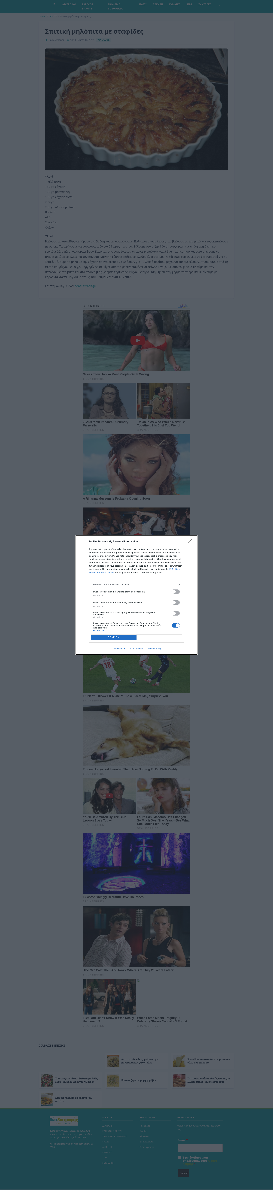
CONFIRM (114, 637)
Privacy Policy (154, 648)
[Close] (191, 542)
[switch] (176, 591)
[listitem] (136, 584)
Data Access (136, 648)
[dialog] (136, 595)
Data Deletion (118, 648)
